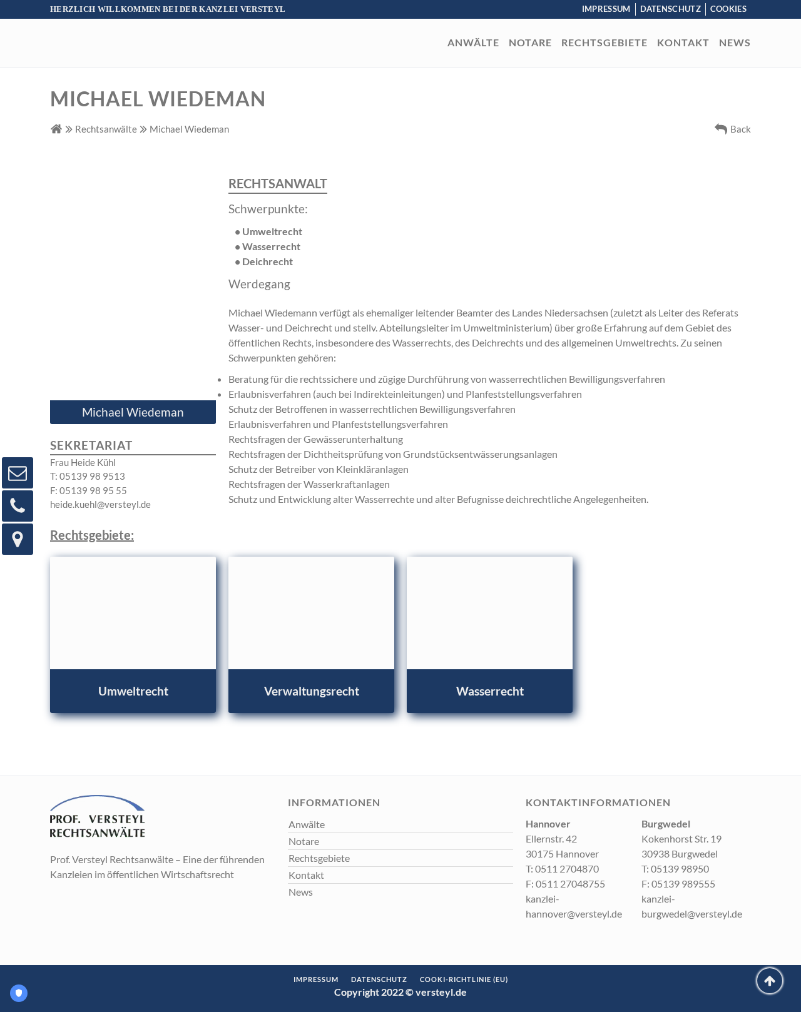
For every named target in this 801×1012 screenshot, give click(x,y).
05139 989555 (678, 883)
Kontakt (683, 42)
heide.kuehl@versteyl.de (100, 504)
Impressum (606, 9)
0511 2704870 (562, 868)
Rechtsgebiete (604, 42)
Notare (530, 42)
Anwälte (473, 42)
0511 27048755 (565, 883)
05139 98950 (675, 868)
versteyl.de (441, 992)
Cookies (728, 9)
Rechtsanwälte (106, 128)
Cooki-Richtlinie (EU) (464, 979)
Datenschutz (670, 9)
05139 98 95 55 (88, 490)
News (735, 42)
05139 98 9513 (87, 476)
